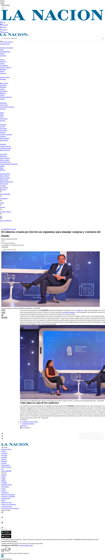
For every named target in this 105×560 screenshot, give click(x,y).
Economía (12, 229)
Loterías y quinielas (6, 134)
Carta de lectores (5, 162)
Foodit (4, 27)
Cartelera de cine (5, 146)
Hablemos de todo (5, 97)
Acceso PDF (3, 154)
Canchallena (4, 119)
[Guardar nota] (2, 310)
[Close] (2, 433)
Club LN (4, 30)
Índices (2, 71)
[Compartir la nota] (2, 313)
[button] (52, 127)
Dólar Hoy (3, 61)
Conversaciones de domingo (9, 164)
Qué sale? (3, 144)
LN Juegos (3, 124)
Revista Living (4, 180)
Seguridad (3, 85)
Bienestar (3, 93)
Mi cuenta (5, 32)
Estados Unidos (5, 77)
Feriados (2, 132)
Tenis (1, 117)
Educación (3, 87)
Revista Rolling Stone (6, 182)
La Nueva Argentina (69, 312)
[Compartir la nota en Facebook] (2, 318)
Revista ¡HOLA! (4, 176)
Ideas (1, 168)
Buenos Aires (4, 83)
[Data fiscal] (2, 557)
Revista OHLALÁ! (5, 174)
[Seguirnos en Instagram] (2, 523)
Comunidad (3, 91)
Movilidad (3, 69)
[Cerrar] (28, 35)
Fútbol (2, 113)
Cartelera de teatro (6, 148)
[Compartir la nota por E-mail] (6, 318)
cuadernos (79, 310)
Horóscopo (3, 130)
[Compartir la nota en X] (4, 318)
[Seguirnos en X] (2, 518)
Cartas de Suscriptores (7, 107)
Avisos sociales (4, 160)
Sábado (2, 166)
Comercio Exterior (5, 67)
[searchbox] (52, 38)
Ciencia (2, 95)
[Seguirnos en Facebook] (2, 513)
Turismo (2, 126)
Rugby (2, 115)
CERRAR (2, 1)
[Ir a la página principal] (52, 20)
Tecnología (3, 128)
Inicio (3, 22)
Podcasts (3, 136)
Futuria (2, 59)
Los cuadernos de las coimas (29, 422)
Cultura (2, 89)
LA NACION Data (5, 52)
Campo (2, 63)
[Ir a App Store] (6, 537)
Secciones (5, 25)
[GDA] (6, 551)
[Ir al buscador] (3, 8)
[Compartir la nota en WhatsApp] (4, 313)
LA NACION (5, 229)
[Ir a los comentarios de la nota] (4, 310)
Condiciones (22, 545)
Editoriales (3, 103)
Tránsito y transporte (6, 48)
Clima (1, 50)
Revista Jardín (4, 184)
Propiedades (4, 65)
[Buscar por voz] (102, 38)
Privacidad (29, 545)
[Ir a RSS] (2, 528)
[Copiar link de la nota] (2, 315)
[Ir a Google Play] (6, 534)
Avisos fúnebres (5, 158)
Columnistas (4, 105)
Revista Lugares (5, 178)
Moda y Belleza (4, 138)
